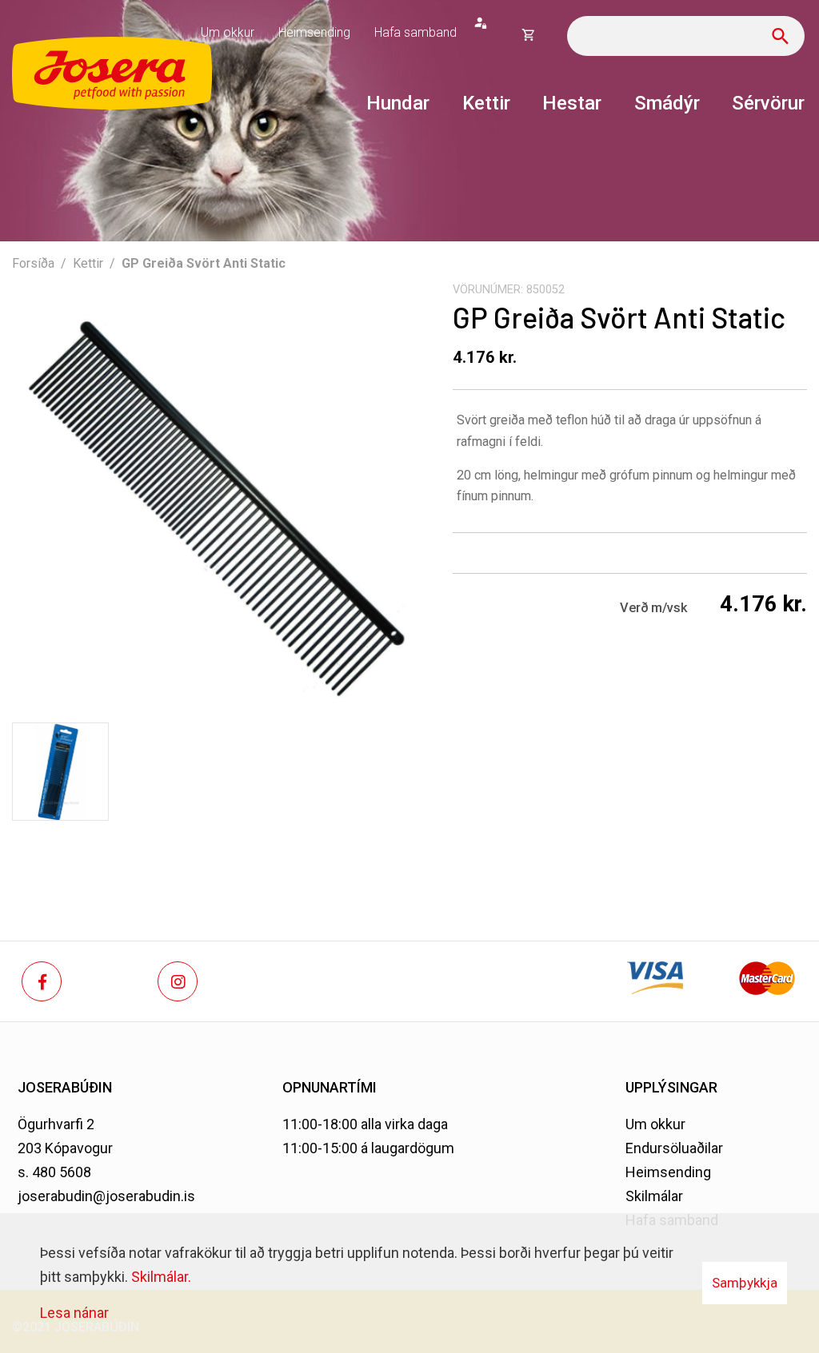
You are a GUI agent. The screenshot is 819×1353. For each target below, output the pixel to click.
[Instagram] (178, 981)
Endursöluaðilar (674, 1148)
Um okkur (655, 1124)
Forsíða (33, 263)
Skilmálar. (161, 1276)
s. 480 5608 (54, 1172)
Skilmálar (654, 1196)
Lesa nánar (74, 1312)
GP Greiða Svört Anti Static (204, 263)
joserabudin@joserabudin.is (106, 1196)
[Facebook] (42, 981)
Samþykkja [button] (744, 1283)
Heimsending (668, 1172)
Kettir (88, 263)
